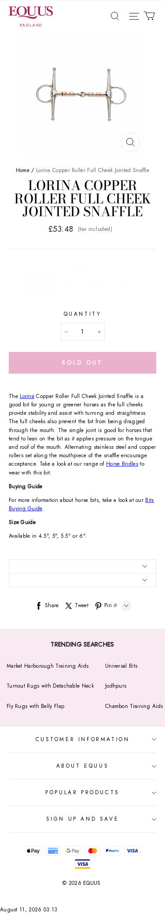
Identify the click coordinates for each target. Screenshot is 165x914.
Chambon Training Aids (134, 706)
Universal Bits (121, 666)
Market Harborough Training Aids (47, 666)
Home (22, 170)
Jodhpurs (115, 686)
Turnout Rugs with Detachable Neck (50, 686)
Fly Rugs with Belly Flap (35, 706)
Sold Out (82, 362)
